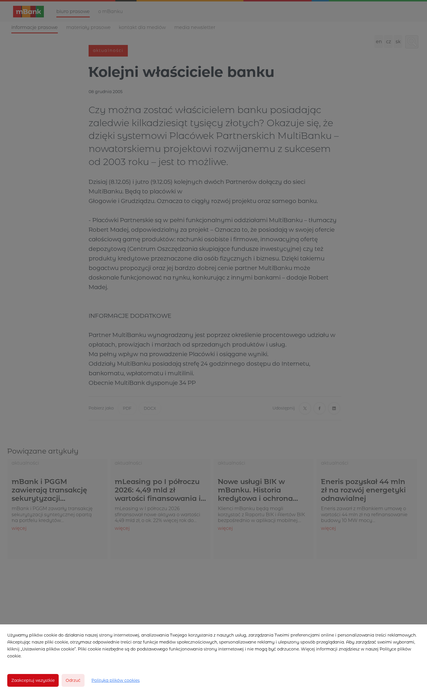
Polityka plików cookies (116, 680)
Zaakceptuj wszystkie (33, 680)
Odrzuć (73, 680)
